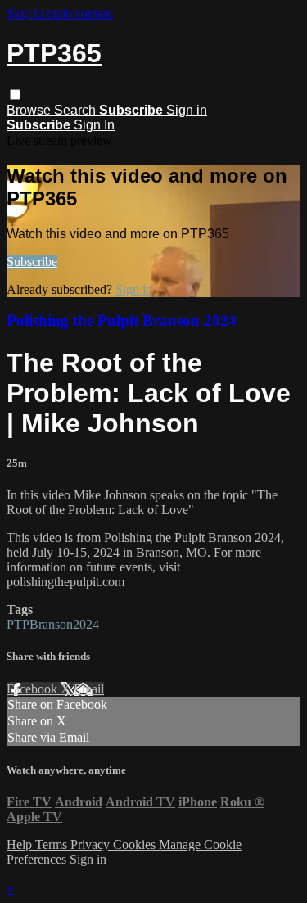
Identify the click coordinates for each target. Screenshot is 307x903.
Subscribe (32, 262)
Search (76, 110)
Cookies (136, 844)
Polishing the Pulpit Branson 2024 (122, 320)
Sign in (186, 110)
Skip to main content (60, 13)
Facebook (34, 689)
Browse (30, 110)
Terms (52, 844)
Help (21, 844)
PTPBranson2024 (53, 624)
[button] (15, 94)
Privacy (91, 844)
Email (89, 689)
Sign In (94, 125)
